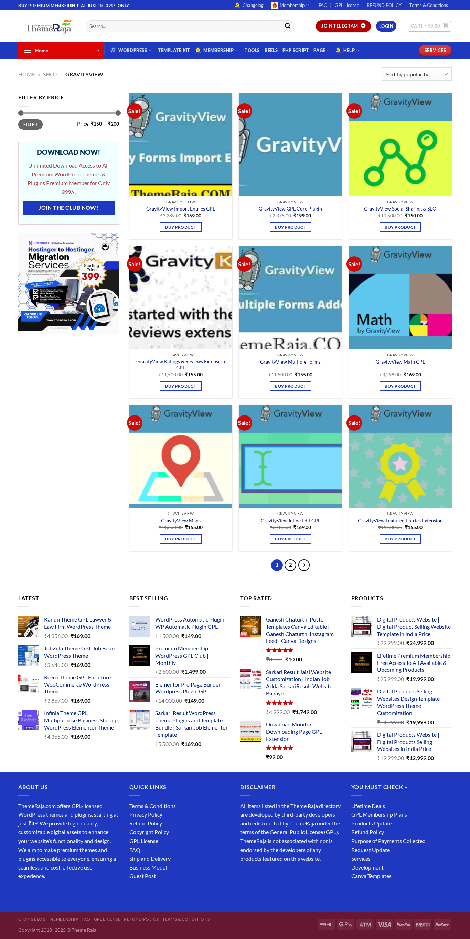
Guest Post (142, 876)
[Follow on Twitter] (49, 893)
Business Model (148, 867)
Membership (292, 5)
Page (319, 50)
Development (367, 867)
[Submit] (287, 26)
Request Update (370, 849)
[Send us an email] (455, 9)
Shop (50, 74)
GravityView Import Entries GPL (180, 209)
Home (26, 74)
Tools (252, 50)
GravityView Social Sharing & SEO (400, 209)
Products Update (371, 823)
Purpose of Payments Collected (388, 841)
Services (361, 858)
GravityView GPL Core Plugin (290, 209)
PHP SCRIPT (295, 50)
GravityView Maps (181, 521)
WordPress (132, 50)
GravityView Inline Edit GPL (290, 521)
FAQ (323, 5)
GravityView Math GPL (400, 362)
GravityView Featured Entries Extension (400, 521)
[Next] (304, 565)
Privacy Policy (145, 814)
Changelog (253, 5)
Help (349, 50)
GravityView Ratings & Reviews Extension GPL (180, 364)
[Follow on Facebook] (24, 893)
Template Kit (174, 50)
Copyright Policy (149, 832)
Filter (30, 124)
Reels (271, 50)
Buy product (180, 227)
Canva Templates (371, 876)
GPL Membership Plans (379, 814)
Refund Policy (145, 823)
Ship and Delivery (150, 858)
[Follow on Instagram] (37, 893)
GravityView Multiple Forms (290, 362)
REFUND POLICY (384, 5)
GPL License (347, 5)
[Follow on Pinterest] (74, 893)
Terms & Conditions (428, 5)
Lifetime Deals (368, 805)
